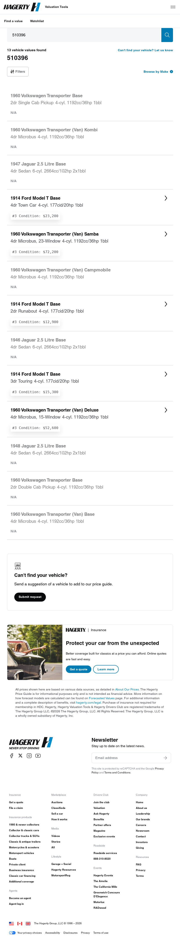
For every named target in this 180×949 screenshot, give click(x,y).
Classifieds (58, 807)
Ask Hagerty (101, 813)
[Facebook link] (11, 755)
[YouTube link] (38, 755)
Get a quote (78, 669)
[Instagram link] (29, 755)
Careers (141, 825)
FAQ (138, 864)
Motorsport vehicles (21, 853)
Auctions (57, 802)
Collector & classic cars (24, 830)
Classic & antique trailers (25, 841)
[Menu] (173, 7)
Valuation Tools (56, 7)
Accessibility (52, 932)
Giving (140, 847)
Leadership (143, 813)
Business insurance (21, 870)
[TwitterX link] (20, 755)
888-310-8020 (102, 858)
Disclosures (70, 932)
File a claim (16, 807)
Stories (55, 841)
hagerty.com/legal (88, 702)
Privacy (141, 870)
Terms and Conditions (117, 772)
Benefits (99, 819)
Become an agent (20, 898)
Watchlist (37, 21)
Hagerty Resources (63, 869)
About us (141, 807)
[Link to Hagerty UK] (28, 923)
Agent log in (16, 903)
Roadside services (105, 853)
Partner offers (102, 825)
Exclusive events (104, 836)
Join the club (101, 802)
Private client (17, 864)
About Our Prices (127, 689)
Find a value (13, 21)
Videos (55, 836)
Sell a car (57, 813)
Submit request (30, 597)
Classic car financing (22, 875)
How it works (59, 819)
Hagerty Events (103, 875)
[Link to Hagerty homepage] (31, 743)
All (53, 847)
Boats (12, 858)
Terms (140, 875)
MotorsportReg (60, 875)
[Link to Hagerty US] (11, 923)
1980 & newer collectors (24, 824)
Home (139, 802)
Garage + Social (61, 864)
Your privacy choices (29, 932)
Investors (142, 842)
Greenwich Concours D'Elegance (107, 894)
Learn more (105, 669)
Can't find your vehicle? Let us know (145, 50)
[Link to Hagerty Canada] (19, 923)
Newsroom (142, 830)
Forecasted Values (102, 698)
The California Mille (105, 886)
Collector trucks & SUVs (24, 836)
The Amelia (101, 881)
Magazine (99, 830)
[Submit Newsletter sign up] (165, 758)
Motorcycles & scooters (24, 847)
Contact (141, 836)
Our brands (143, 819)
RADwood (100, 907)
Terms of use (100, 932)
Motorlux (99, 902)
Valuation (99, 807)
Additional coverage (21, 881)
